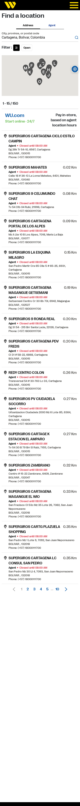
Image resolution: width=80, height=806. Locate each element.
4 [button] (41, 589)
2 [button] (28, 589)
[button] (64, 589)
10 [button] (57, 589)
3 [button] (34, 589)
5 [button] (47, 589)
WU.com (14, 115)
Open (26, 47)
